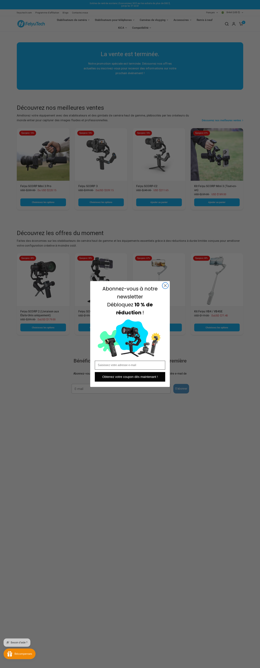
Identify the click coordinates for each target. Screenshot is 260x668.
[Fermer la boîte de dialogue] (165, 285)
